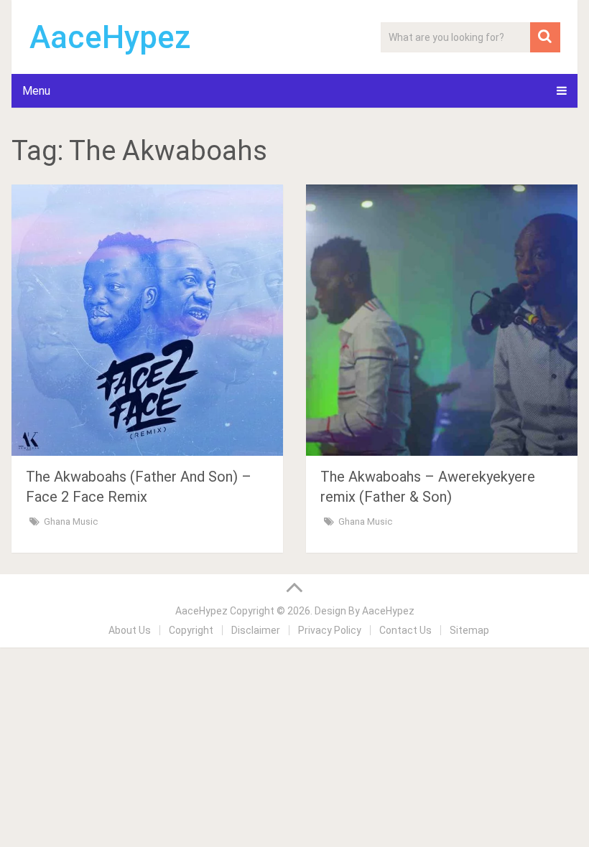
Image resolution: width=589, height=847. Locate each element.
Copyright (191, 630)
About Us (129, 630)
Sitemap (469, 630)
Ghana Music (71, 521)
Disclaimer (255, 630)
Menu (36, 91)
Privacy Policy (329, 630)
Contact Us (405, 630)
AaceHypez (110, 37)
